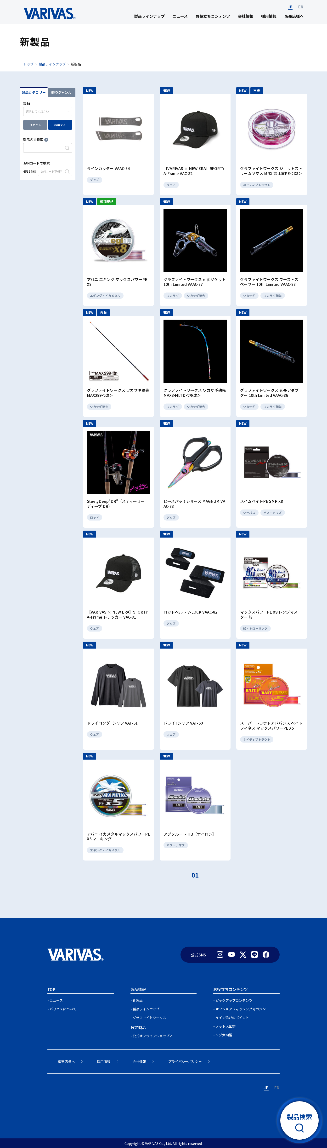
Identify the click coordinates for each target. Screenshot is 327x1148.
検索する (60, 125)
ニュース (180, 16)
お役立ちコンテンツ (213, 16)
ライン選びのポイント (232, 1017)
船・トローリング (255, 628)
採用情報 (268, 16)
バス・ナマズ (273, 512)
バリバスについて (63, 1009)
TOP (51, 989)
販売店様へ (294, 16)
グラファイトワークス (149, 1017)
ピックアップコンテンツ (233, 1000)
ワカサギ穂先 (196, 295)
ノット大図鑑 (225, 1026)
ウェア (171, 185)
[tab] (34, 92)
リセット (35, 125)
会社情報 (245, 16)
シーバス (249, 512)
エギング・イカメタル (105, 295)
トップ (28, 64)
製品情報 (138, 989)
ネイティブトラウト (256, 185)
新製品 (138, 1000)
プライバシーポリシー (185, 1061)
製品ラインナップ (149, 16)
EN (301, 7)
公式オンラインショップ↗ (153, 1035)
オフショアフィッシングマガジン (240, 1009)
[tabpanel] (47, 138)
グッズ (94, 180)
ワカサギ (173, 295)
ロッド (94, 517)
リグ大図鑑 (223, 1034)
